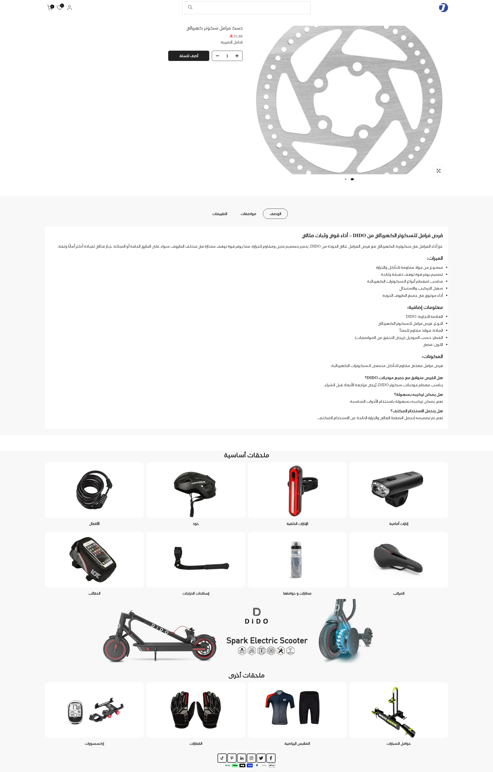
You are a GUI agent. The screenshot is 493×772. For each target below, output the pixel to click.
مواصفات (248, 213)
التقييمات (219, 213)
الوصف (275, 213)
